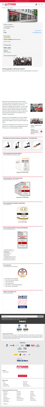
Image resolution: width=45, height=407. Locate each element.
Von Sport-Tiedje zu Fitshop (7, 333)
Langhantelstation (6, 398)
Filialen (8, 7)
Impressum (25, 383)
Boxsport (18, 395)
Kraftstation (19, 392)
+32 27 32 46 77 (38, 30)
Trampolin (32, 392)
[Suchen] (39, 4)
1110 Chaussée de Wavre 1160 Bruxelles (9, 27)
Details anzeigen (7, 41)
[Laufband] (27, 145)
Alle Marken (5, 403)
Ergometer (18, 391)
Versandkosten (5, 384)
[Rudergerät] (37, 145)
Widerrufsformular (6, 386)
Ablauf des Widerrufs (27, 386)
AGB (3, 381)
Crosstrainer (5, 391)
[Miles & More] (22, 359)
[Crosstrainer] (7, 145)
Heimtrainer (5, 397)
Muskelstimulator (33, 400)
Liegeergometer (33, 395)
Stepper (31, 397)
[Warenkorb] (42, 4)
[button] (31, 108)
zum (6, 372)
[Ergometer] (17, 145)
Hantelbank (19, 394)
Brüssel (11, 7)
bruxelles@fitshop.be (37, 32)
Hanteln (4, 395)
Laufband (32, 391)
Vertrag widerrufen (22, 375)
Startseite (4, 7)
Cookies (4, 383)
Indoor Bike (32, 394)
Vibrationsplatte (6, 401)
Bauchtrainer (32, 398)
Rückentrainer (5, 400)
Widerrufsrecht (25, 384)
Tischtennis (5, 394)
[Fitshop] (10, 4)
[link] (20, 321)
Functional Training (20, 398)
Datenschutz (25, 381)
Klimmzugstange (20, 400)
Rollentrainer (19, 397)
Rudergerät (5, 392)
